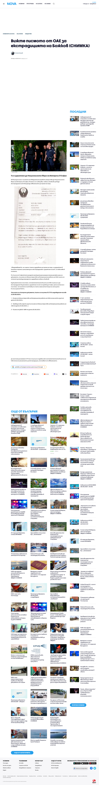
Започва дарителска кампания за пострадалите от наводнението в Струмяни (57, 536)
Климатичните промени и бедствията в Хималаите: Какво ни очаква (88, 134)
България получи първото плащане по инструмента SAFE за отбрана (39, 636)
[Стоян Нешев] (12, 53)
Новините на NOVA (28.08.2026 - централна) (86, 522)
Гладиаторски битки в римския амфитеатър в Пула (88, 363)
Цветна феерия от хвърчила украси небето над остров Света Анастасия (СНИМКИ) (58, 492)
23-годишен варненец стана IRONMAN (18, 533)
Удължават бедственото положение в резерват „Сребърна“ (57, 596)
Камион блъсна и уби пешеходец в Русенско (38, 554)
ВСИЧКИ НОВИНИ (78, 705)
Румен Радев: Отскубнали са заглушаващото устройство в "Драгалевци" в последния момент (56, 721)
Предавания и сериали (25, 767)
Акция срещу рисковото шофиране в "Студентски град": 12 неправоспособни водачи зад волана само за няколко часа (58, 575)
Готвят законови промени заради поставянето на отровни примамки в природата (37, 492)
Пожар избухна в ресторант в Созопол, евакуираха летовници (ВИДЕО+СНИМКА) (57, 471)
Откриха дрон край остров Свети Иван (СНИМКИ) (37, 719)
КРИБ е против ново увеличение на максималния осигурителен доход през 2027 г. (37, 658)
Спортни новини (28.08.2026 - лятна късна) (86, 344)
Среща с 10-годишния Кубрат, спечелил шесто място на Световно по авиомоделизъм (57, 428)
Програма (30, 3)
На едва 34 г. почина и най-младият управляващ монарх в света (87, 669)
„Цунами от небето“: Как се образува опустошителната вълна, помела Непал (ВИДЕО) (87, 575)
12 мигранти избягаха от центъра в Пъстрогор (19, 554)
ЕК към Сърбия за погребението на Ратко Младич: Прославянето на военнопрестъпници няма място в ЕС (87, 437)
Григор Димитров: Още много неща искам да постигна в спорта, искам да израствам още (87, 462)
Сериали (37, 767)
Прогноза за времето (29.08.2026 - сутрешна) (38, 448)
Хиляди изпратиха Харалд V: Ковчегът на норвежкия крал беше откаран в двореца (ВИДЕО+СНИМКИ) (87, 475)
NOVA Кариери (55, 765)
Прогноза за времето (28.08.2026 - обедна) (18, 700)
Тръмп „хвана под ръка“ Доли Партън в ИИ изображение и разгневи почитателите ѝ (87, 692)
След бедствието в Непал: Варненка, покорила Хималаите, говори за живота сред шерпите (38, 428)
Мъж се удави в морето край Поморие (38, 741)
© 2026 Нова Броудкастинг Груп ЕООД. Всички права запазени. (15, 781)
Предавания (38, 765)
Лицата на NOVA (23, 765)
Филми (36, 770)
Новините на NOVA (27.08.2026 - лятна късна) (86, 354)
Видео (4, 770)
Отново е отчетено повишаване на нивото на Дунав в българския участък (57, 743)
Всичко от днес (7, 765)
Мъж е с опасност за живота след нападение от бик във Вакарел (19, 656)
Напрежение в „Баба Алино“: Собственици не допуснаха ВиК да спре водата (58, 616)
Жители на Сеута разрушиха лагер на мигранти (86, 373)
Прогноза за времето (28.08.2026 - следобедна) (38, 595)
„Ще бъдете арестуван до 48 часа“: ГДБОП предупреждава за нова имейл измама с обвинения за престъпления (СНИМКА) (58, 659)
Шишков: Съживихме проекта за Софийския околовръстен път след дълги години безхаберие (58, 680)
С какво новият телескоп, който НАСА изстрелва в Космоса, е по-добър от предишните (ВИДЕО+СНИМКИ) (88, 288)
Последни (5, 763)
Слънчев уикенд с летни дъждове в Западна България (38, 470)
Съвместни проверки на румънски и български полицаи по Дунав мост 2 (39, 701)
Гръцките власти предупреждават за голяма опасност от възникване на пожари (87, 226)
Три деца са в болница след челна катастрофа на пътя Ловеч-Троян (58, 701)
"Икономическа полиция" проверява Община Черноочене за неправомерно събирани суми (39, 616)
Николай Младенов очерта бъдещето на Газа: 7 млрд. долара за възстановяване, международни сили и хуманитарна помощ (87, 656)
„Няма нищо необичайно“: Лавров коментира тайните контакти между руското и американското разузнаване (39, 681)
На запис (39, 3)
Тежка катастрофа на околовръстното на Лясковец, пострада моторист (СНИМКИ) (18, 492)
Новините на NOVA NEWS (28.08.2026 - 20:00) (88, 485)
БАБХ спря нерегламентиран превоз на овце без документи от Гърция (18, 680)
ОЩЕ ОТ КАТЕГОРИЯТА (22, 752)
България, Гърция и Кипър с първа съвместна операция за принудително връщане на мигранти (88, 397)
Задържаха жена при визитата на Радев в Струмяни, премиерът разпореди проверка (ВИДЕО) (57, 637)
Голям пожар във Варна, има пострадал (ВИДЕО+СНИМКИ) (58, 512)
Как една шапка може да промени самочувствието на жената (87, 192)
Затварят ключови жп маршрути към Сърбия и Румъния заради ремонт (58, 555)
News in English (54, 767)
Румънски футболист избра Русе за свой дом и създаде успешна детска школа (87, 181)
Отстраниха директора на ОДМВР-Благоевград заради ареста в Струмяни (18, 513)
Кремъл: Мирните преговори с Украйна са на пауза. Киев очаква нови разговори (88, 450)
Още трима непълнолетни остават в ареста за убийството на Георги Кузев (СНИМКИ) (19, 616)
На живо (48, 3)
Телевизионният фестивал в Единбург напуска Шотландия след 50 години (87, 312)
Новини (21, 3)
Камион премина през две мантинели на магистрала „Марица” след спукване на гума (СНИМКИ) (18, 743)
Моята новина (7, 767)
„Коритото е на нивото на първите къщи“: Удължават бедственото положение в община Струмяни (38, 514)
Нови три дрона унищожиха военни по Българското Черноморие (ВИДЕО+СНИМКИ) (18, 574)
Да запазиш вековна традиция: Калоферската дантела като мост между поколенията (19, 451)
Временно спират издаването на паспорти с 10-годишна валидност (38, 574)
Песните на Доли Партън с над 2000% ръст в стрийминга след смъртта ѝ (87, 334)
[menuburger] (4, 3)
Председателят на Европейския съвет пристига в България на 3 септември (88, 680)
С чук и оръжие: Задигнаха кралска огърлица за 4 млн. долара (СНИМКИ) (86, 300)
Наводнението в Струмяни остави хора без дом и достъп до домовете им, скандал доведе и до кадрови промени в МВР (18, 429)
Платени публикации (7, 777)
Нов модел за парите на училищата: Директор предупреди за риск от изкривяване (19, 636)
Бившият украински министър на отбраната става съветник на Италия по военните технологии (87, 262)
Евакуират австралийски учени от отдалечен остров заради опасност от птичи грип (88, 384)
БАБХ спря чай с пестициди (16, 594)
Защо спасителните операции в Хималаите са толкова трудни (87, 144)
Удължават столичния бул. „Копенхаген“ (38, 533)
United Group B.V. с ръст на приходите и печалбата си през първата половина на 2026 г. (88, 588)
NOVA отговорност (56, 763)
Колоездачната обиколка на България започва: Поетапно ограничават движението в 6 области (19, 472)
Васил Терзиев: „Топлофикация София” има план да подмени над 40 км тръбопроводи (19, 720)
